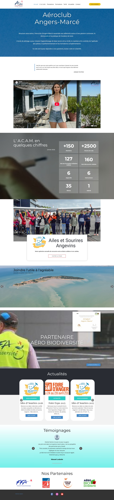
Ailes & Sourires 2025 (82, 403)
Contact (78, 4)
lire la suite (31, 415)
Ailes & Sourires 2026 (31, 403)
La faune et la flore (93, 364)
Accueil (36, 4)
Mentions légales (19, 493)
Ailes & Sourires (31, 398)
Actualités (71, 4)
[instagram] (57, 494)
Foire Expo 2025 (57, 403)
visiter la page (57, 256)
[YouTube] (62, 494)
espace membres (95, 4)
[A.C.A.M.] (18, 4)
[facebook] (52, 494)
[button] (2, 286)
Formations (58, 4)
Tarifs (65, 4)
